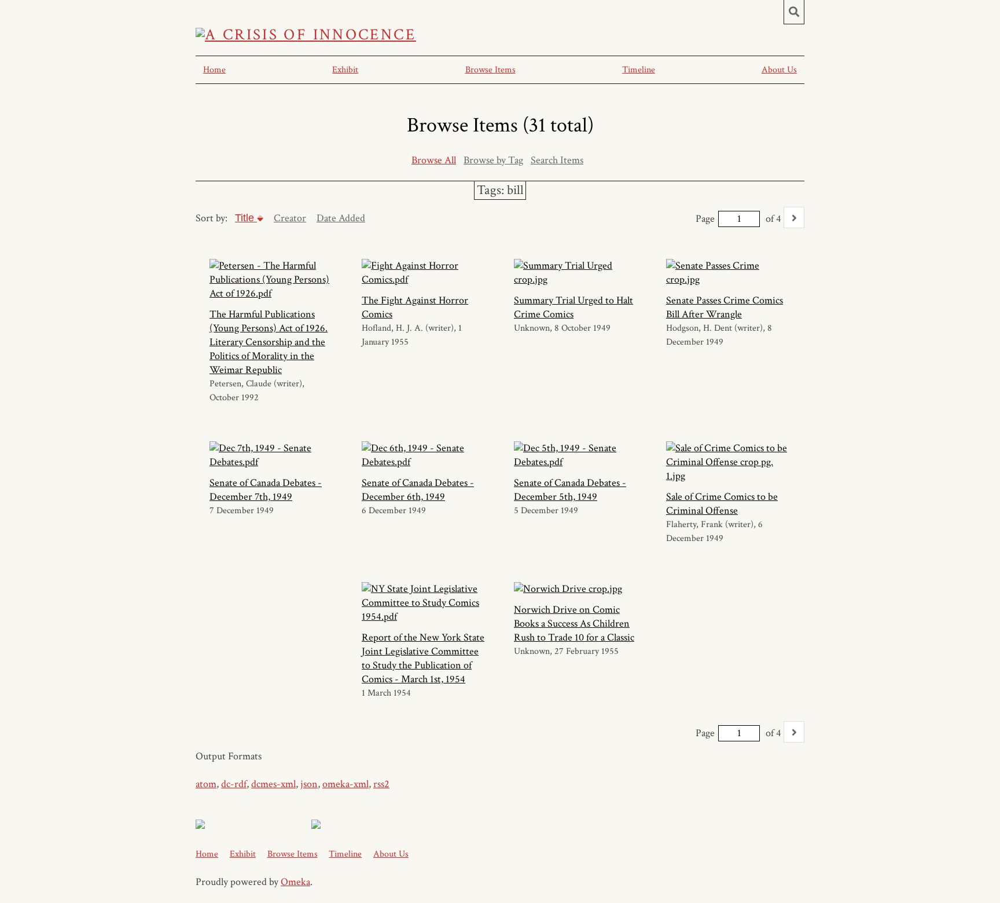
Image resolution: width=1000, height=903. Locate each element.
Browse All (433, 160)
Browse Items (490, 70)
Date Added (341, 218)
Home (214, 70)
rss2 (381, 784)
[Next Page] (794, 217)
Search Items (557, 160)
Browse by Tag (493, 160)
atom (206, 784)
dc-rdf (234, 784)
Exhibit (345, 70)
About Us (779, 70)
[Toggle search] (794, 12)
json (309, 784)
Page (705, 218)
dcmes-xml (273, 784)
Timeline (638, 70)
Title (246, 218)
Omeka (295, 882)
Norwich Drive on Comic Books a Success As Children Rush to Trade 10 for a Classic (574, 623)
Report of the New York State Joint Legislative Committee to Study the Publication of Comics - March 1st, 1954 (423, 658)
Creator (290, 218)
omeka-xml (345, 784)
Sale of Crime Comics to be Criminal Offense (722, 503)
